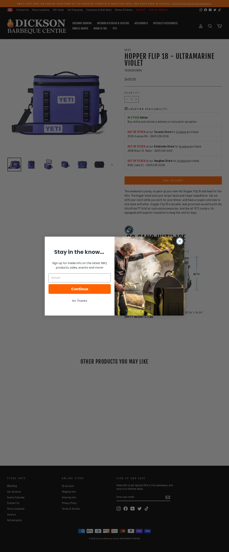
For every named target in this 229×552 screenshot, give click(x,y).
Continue (79, 289)
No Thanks (79, 301)
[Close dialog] (180, 241)
